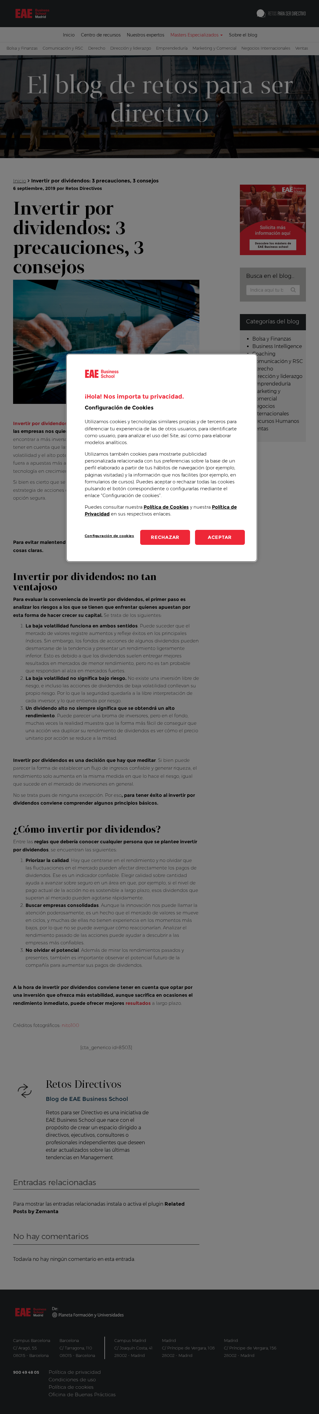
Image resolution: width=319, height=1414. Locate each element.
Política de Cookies (166, 507)
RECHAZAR (165, 537)
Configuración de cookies (109, 536)
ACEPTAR (220, 537)
